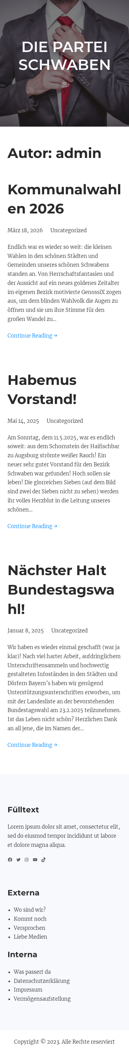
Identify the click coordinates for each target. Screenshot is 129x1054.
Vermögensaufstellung (42, 999)
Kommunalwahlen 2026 (64, 199)
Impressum (28, 990)
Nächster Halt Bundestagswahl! (61, 589)
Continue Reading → (32, 336)
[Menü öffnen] (64, 85)
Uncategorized (68, 230)
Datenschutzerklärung (42, 981)
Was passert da (32, 972)
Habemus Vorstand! (42, 389)
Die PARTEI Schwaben (64, 56)
